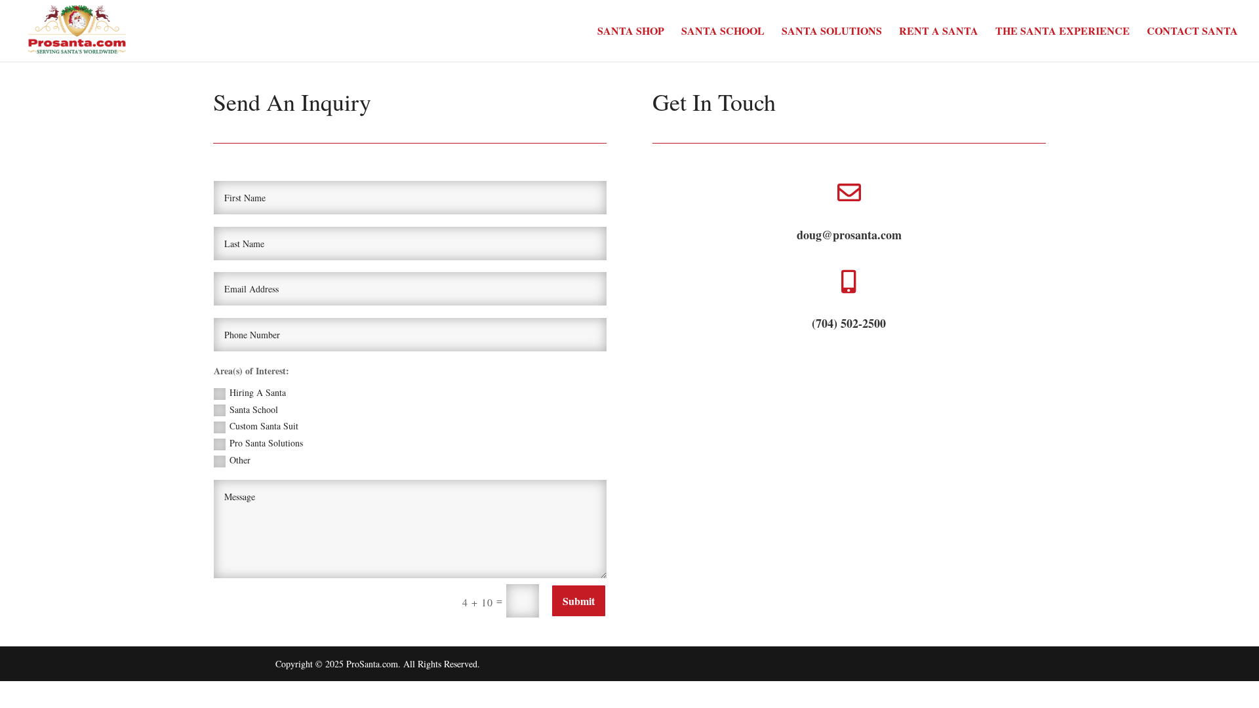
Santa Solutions (832, 32)
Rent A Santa (938, 32)
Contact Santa (1192, 32)
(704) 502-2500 (849, 323)
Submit (579, 600)
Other (240, 460)
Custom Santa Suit (264, 426)
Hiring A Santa (258, 392)
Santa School (723, 32)
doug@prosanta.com (849, 234)
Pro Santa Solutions (266, 443)
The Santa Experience (1062, 32)
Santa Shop (630, 32)
